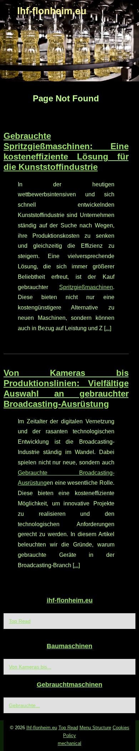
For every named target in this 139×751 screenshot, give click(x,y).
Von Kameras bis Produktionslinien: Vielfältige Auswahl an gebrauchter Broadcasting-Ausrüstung (66, 388)
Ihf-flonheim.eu (41, 727)
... (107, 328)
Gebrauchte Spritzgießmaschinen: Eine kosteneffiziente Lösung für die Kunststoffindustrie (66, 151)
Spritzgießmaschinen (86, 287)
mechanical (69, 743)
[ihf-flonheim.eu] (69, 40)
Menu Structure (95, 727)
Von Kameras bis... (30, 667)
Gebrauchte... (24, 705)
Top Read (20, 621)
